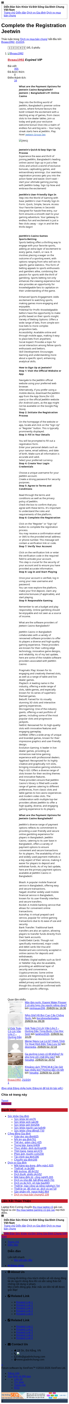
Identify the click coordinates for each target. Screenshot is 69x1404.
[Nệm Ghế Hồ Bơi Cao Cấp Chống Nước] (15, 1020)
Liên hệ (18, 1379)
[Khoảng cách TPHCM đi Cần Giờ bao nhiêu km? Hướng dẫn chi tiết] (15, 1072)
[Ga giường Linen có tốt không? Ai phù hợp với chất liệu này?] (15, 1059)
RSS (17, 1388)
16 (15, 80)
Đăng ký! (6, 1103)
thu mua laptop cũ (43, 1207)
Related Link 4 (24, 1311)
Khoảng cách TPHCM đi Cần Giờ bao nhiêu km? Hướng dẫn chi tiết (44, 1068)
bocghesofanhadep (48, 1018)
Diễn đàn (13, 1244)
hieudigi (29, 1060)
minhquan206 (37, 1008)
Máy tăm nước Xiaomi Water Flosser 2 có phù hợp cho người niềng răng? (46, 1004)
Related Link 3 (24, 1308)
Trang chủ (13, 1242)
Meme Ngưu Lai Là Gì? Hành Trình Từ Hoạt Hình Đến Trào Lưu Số (45, 1042)
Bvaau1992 (7, 42)
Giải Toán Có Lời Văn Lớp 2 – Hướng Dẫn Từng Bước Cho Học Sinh (44, 1031)
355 (16, 69)
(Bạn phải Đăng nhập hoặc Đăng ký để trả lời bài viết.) (32, 1088)
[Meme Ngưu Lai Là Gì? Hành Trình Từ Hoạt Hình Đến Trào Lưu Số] (15, 1046)
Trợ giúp (19, 1382)
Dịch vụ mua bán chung (33, 39)
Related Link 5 (24, 1314)
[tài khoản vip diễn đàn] (34, 1398)
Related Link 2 (24, 1305)
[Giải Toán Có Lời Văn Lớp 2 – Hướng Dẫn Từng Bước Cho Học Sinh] (15, 1033)
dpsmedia (30, 1047)
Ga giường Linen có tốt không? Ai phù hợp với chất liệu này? (44, 1055)
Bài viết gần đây (23, 1260)
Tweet (4, 1100)
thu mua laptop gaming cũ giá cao (36, 1210)
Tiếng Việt (13, 1373)
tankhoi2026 (42, 1034)
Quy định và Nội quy (19, 1376)
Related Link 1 (24, 1302)
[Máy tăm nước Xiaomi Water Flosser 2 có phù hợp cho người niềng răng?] (15, 1007)
